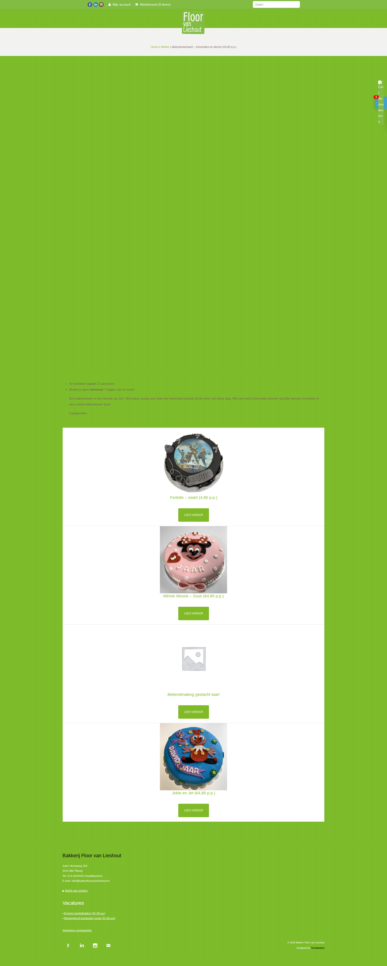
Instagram (95, 945)
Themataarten (118, 413)
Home (95, 19)
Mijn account (121, 4)
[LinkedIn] (95, 4)
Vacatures (156, 19)
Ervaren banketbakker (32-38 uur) (84, 913)
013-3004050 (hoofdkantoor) (85, 876)
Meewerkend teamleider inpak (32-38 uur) (89, 918)
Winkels (135, 19)
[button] (381, 103)
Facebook (68, 945)
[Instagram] (101, 4)
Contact (250, 19)
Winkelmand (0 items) (154, 4)
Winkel (165, 47)
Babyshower (97, 413)
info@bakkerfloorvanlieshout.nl (91, 881)
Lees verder (193, 515)
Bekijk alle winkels (76, 890)
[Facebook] (90, 4)
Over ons (230, 19)
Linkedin (81, 945)
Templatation (318, 948)
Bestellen (115, 19)
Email (108, 945)
